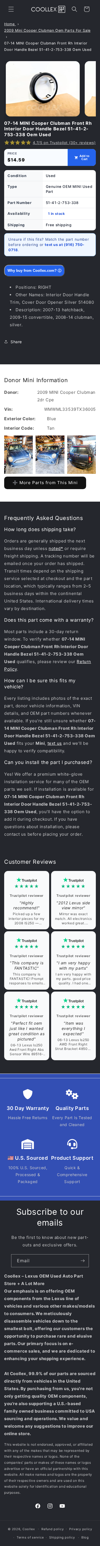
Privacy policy (80, 1529)
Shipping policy (62, 1537)
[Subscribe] (82, 1260)
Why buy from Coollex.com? (34, 270)
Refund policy (52, 1529)
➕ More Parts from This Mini (45, 482)
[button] (11, 9)
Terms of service (30, 1537)
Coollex (28, 1529)
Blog (85, 1537)
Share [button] (16, 341)
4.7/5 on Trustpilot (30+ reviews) (64, 142)
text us (55, 743)
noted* (56, 548)
